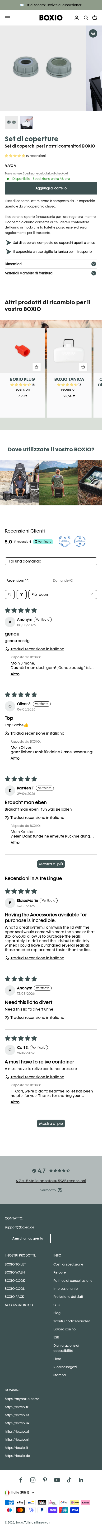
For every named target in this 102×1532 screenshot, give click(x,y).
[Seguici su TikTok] (69, 1480)
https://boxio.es (17, 1415)
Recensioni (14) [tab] (18, 580)
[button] (15, 156)
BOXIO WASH (15, 1272)
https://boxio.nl (17, 1439)
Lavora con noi (65, 1329)
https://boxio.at (17, 1431)
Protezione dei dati (68, 1297)
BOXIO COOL (15, 1289)
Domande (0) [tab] (63, 580)
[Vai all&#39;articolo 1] (11, 123)
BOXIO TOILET (15, 1264)
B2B (56, 1337)
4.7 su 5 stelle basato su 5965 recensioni (51, 1181)
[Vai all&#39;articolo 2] (26, 123)
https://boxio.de (17, 1456)
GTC (56, 1305)
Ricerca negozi (65, 1367)
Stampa (59, 1375)
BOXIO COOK (15, 1280)
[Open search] (10, 594)
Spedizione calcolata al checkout (45, 173)
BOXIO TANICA (69, 379)
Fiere (57, 1359)
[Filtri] (22, 594)
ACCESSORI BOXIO (19, 1305)
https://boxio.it (16, 1448)
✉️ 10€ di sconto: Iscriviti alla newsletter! (51, 5)
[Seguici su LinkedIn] (81, 1480)
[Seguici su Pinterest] (45, 1480)
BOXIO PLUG (22, 379)
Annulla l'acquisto (27, 1238)
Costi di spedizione (68, 1264)
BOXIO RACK (14, 1297)
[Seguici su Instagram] (33, 1480)
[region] (51, 68)
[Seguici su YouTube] (57, 1480)
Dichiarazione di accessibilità (66, 1348)
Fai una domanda (25, 561)
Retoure (59, 1272)
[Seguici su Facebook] (21, 1480)
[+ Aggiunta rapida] (36, 367)
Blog (56, 1313)
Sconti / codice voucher (71, 1321)
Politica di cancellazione (72, 1280)
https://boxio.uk (17, 1423)
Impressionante (65, 1289)
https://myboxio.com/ (22, 1399)
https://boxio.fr (16, 1407)
